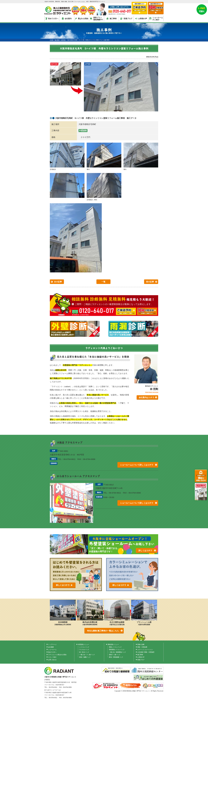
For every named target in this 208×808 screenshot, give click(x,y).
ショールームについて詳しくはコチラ (136, 465)
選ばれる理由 (83, 18)
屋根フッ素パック (114, 654)
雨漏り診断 (140, 644)
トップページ (52, 644)
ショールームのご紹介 (158, 19)
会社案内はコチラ (146, 397)
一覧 (103, 282)
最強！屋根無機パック (116, 657)
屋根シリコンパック (115, 647)
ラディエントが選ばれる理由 (57, 654)
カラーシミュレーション (145, 649)
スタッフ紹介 (52, 657)
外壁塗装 (83, 130)
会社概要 (51, 647)
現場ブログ (128, 18)
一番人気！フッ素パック (87, 654)
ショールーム (52, 649)
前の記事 (150, 282)
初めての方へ (53, 18)
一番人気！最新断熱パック (117, 652)
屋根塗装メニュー (113, 644)
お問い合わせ (52, 660)
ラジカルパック (84, 649)
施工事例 (113, 18)
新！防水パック (84, 652)
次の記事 (58, 282)
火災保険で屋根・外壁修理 (145, 652)
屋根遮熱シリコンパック (116, 649)
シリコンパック (84, 647)
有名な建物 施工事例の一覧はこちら (103, 631)
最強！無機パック (85, 657)
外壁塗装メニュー (83, 644)
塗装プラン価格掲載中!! (98, 19)
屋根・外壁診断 (142, 647)
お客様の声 (142, 18)
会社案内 (68, 18)
